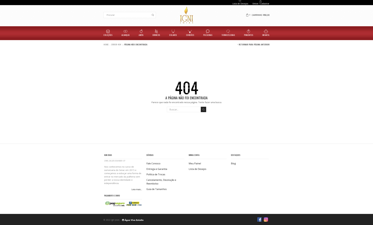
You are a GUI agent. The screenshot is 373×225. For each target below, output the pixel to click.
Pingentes (248, 34)
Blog (233, 163)
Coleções (107, 34)
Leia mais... (136, 189)
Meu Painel (195, 163)
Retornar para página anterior (254, 44)
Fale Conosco (153, 163)
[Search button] (153, 15)
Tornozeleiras (228, 34)
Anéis (141, 34)
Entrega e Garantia (156, 169)
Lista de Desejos (197, 169)
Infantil (266, 34)
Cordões (190, 34)
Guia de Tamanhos (156, 189)
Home (106, 44)
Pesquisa (203, 109)
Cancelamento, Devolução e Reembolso (161, 181)
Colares (173, 34)
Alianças (126, 34)
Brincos (156, 34)
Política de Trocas (155, 174)
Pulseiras (207, 34)
